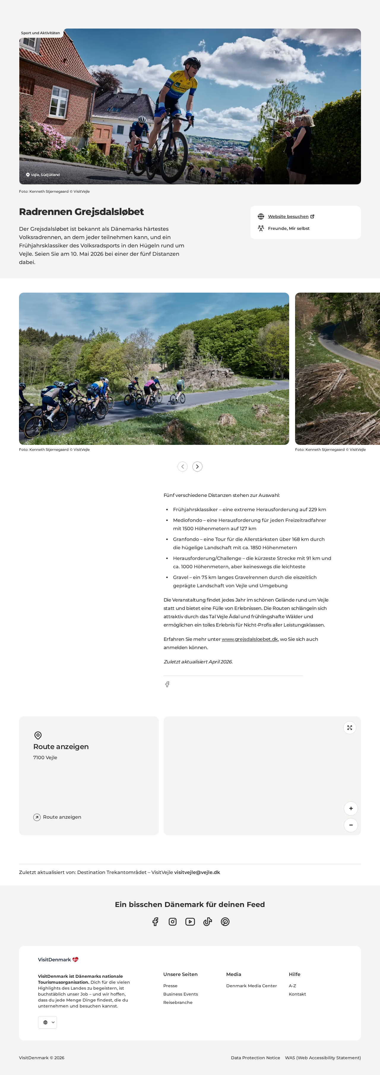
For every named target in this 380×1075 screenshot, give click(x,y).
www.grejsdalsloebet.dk (250, 639)
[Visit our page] (172, 922)
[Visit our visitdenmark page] (190, 922)
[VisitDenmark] (58, 960)
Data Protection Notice (255, 1057)
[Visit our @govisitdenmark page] (207, 922)
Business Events (180, 994)
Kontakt (297, 994)
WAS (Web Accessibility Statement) (323, 1057)
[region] (262, 775)
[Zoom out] (351, 825)
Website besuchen (288, 216)
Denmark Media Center (251, 985)
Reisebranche (178, 1002)
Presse (170, 985)
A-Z (292, 985)
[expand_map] (349, 727)
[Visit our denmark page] (155, 922)
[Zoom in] (351, 808)
